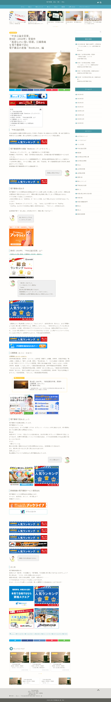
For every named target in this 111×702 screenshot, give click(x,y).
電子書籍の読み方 (16, 115)
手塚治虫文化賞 (81, 185)
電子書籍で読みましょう (18, 121)
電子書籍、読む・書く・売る (56, 2)
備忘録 (63, 6)
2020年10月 (80, 119)
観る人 (79, 206)
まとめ (13, 125)
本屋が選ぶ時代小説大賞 (84, 193)
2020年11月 (80, 115)
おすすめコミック (82, 136)
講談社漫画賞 (81, 214)
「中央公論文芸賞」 (17, 111)
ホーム (22, 6)
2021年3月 (80, 98)
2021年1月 (80, 106)
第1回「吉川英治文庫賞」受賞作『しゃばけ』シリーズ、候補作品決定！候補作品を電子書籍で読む (88, 65)
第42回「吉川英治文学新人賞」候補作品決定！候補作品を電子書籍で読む (89, 79)
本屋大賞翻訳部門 (82, 201)
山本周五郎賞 (81, 169)
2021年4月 (80, 94)
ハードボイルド (81, 140)
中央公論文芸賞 (13, 32)
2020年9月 (80, 123)
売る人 (56, 6)
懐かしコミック (39, 6)
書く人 (48, 6)
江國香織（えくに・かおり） (19, 119)
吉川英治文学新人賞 (83, 156)
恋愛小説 (79, 177)
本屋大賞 (79, 197)
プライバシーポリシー (84, 6)
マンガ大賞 (80, 144)
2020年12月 (80, 111)
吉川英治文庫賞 (81, 160)
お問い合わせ (72, 6)
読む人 (30, 6)
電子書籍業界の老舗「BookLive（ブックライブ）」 (26, 113)
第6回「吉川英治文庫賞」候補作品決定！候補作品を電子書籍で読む (88, 72)
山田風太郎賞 (81, 173)
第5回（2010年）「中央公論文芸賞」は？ (23, 117)
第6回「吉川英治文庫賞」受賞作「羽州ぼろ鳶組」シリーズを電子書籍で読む (86, 56)
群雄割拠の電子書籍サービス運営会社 (22, 123)
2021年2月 (80, 102)
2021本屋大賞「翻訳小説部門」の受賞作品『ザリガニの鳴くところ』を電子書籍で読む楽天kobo (89, 47)
